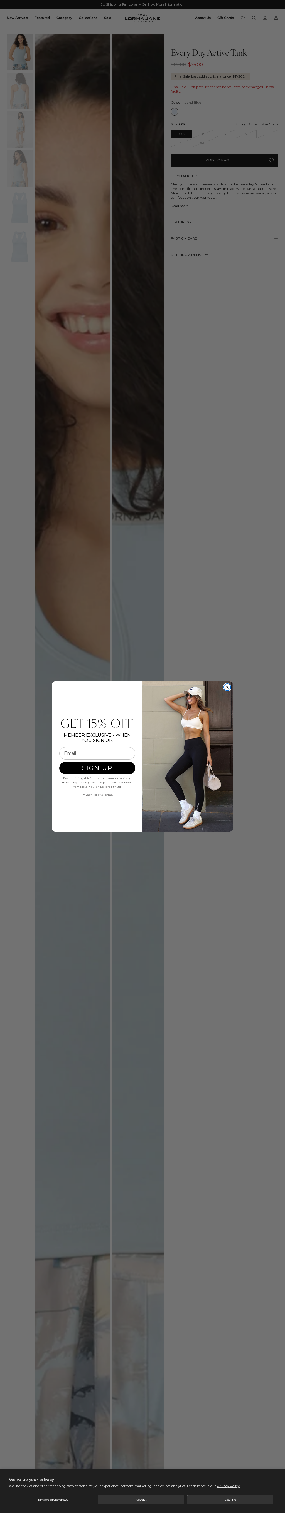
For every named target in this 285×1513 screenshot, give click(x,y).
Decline (230, 1499)
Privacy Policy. (228, 1486)
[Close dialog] (227, 687)
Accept (141, 1499)
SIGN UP (97, 768)
